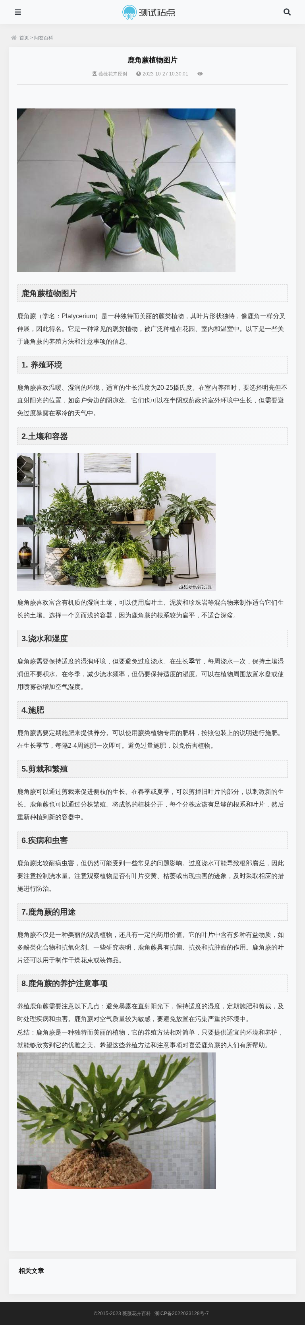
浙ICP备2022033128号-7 (181, 1313)
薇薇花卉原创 (112, 74)
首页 (24, 38)
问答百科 (43, 38)
